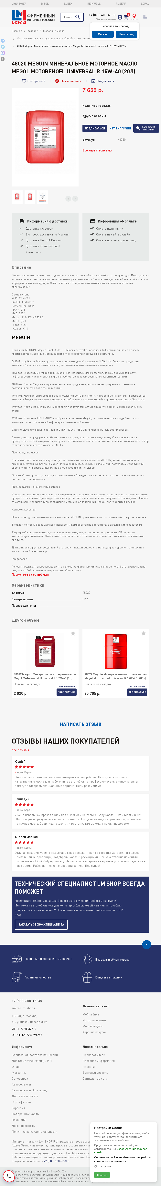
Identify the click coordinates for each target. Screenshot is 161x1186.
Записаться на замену (148, 128)
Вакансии (19, 1120)
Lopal (145, 3)
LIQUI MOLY (19, 3)
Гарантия (18, 1108)
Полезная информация (98, 1061)
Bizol (45, 3)
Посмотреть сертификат (30, 574)
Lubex (68, 3)
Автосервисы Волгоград (29, 1090)
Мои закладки (92, 1026)
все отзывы (20, 750)
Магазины (19, 1072)
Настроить (105, 1166)
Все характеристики (97, 150)
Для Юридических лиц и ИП (32, 1061)
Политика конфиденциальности (34, 1131)
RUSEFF (121, 3)
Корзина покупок (94, 1032)
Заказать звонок (106, 19)
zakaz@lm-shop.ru (24, 1008)
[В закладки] (75, 635)
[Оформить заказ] (125, 17)
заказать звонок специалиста (41, 924)
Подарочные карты (25, 1114)
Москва (103, 34)
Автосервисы (21, 1084)
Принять (102, 1175)
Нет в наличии (120, 128)
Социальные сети (95, 1078)
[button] (68, 199)
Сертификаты (21, 1102)
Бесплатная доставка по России (35, 1055)
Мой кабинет (91, 1014)
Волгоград (126, 34)
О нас (15, 1067)
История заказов (94, 1020)
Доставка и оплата (25, 1096)
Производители (93, 1055)
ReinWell (94, 3)
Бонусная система (95, 1072)
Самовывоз (20, 1078)
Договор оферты (24, 1126)
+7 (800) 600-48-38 (102, 15)
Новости (88, 1067)
